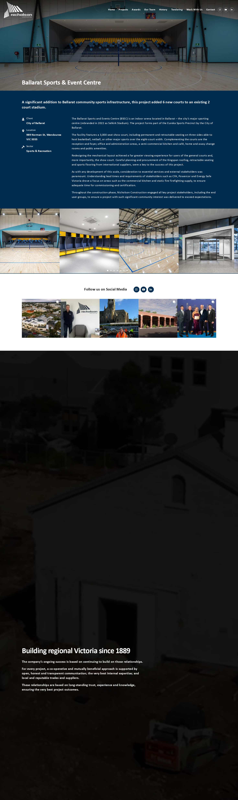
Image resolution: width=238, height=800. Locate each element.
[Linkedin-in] (232, 9)
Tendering (177, 9)
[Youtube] (226, 9)
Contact (210, 9)
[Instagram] (220, 9)
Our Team (149, 9)
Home (111, 9)
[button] (107, 270)
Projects (123, 9)
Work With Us (194, 9)
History (163, 9)
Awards (136, 9)
